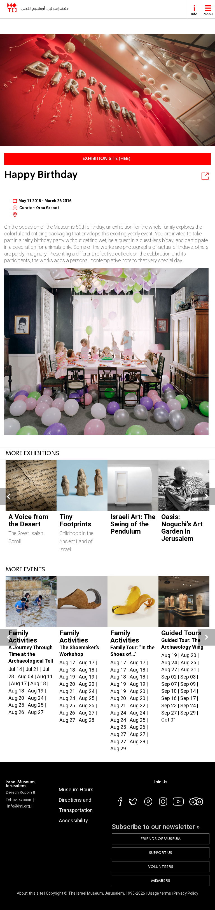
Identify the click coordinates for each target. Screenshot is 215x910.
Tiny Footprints (75, 520)
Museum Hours (76, 789)
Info (194, 14)
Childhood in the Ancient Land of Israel (76, 541)
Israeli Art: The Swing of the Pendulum (132, 524)
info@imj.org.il (19, 806)
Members (160, 881)
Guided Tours (181, 633)
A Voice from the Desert (28, 520)
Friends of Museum (161, 839)
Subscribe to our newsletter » (156, 827)
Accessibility (73, 820)
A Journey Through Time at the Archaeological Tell (30, 654)
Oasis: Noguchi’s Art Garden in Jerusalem (182, 528)
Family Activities (22, 636)
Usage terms (160, 893)
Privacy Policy (186, 893)
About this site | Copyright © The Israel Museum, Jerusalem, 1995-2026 (81, 893)
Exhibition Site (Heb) (106, 159)
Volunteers (160, 867)
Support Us (160, 853)
